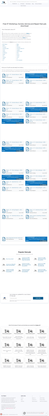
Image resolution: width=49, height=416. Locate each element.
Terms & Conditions (43, 401)
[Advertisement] (24, 14)
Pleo (18, 52)
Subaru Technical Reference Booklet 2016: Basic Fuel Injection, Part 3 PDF (30, 367)
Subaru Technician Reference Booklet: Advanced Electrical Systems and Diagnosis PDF (41, 352)
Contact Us (34, 399)
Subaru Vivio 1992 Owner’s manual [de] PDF (19, 351)
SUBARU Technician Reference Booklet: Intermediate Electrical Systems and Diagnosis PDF (30, 352)
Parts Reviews (28, 3)
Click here (42, 413)
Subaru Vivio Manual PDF (7, 351)
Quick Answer (34, 401)
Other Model (19, 51)
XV (3, 60)
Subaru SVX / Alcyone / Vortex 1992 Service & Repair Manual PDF (42, 367)
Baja (18, 44)
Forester (4, 47)
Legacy (18, 50)
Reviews (22, 401)
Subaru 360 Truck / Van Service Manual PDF (7, 338)
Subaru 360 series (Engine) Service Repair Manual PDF (18, 337)
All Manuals (22, 3)
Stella (4, 54)
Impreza (18, 47)
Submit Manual (23, 5)
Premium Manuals (38, 3)
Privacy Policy (42, 399)
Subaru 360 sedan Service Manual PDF (30, 338)
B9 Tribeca (5, 44)
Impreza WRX (6, 48)
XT (17, 58)
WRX (4, 58)
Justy (4, 50)
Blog (33, 3)
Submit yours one (9, 408)
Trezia (18, 55)
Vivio (18, 57)
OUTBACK (5, 52)
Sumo (18, 54)
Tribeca (4, 57)
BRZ (18, 45)
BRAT (4, 45)
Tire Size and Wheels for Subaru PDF (42, 338)
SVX (3, 55)
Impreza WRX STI (20, 48)
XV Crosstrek (19, 60)
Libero (4, 51)
